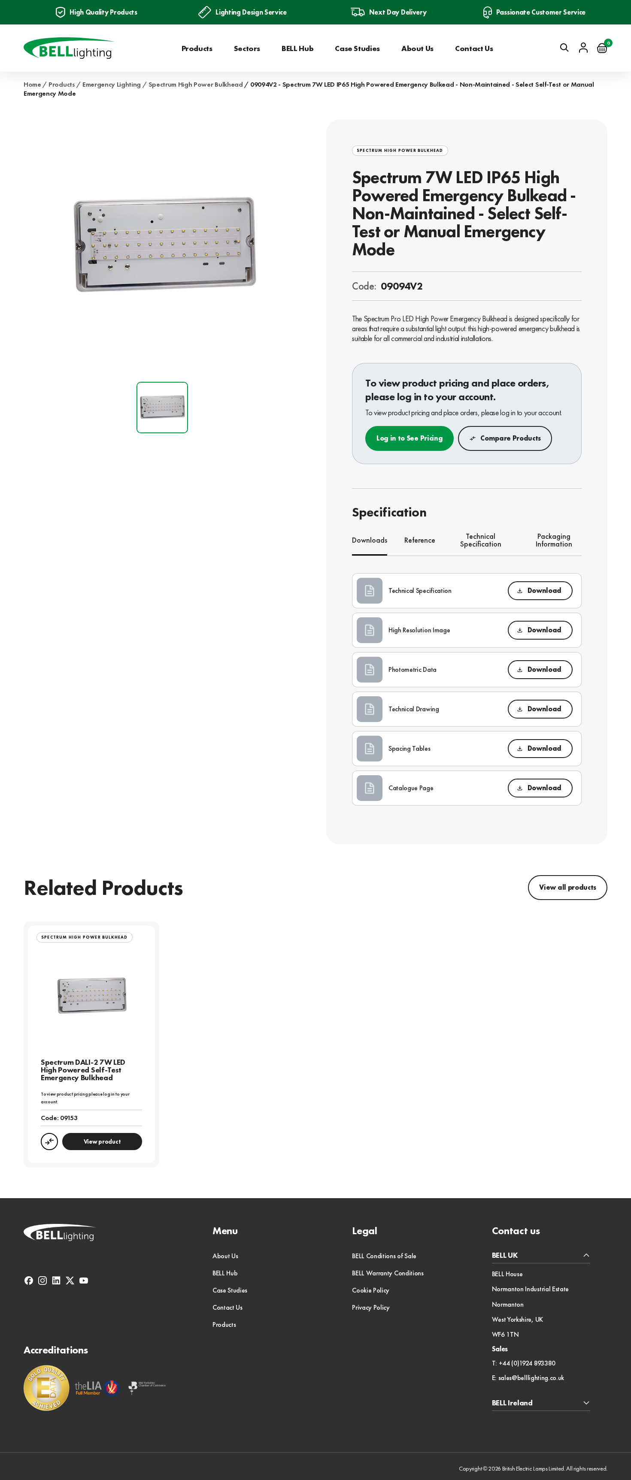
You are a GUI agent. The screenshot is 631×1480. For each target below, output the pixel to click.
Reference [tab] (419, 540)
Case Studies (357, 48)
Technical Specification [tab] (480, 540)
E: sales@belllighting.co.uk (528, 1378)
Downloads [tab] (369, 540)
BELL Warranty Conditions (387, 1273)
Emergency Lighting (111, 84)
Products (197, 48)
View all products (567, 887)
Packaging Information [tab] (554, 540)
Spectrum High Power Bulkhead (196, 84)
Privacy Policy (371, 1307)
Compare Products (510, 438)
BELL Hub (297, 48)
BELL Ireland (512, 1403)
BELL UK (505, 1255)
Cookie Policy (370, 1290)
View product (102, 1141)
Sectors (247, 48)
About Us (417, 48)
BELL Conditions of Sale (384, 1255)
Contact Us (474, 48)
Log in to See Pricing (409, 438)
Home (32, 84)
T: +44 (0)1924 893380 (523, 1363)
